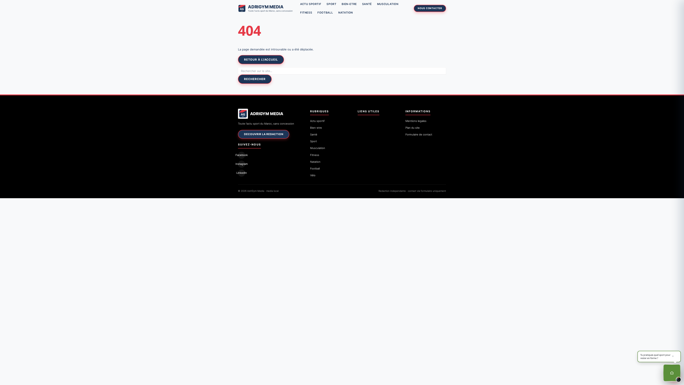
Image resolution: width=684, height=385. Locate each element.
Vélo (312, 175)
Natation (345, 12)
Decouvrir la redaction (263, 134)
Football (325, 12)
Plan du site (412, 127)
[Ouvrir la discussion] (671, 372)
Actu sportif (310, 4)
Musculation (387, 4)
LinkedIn (241, 172)
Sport (331, 4)
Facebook (241, 155)
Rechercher (255, 79)
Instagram (241, 164)
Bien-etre (349, 4)
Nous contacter (430, 8)
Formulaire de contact (418, 134)
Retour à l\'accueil (261, 59)
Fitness (306, 12)
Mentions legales (415, 121)
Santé (367, 4)
